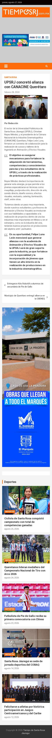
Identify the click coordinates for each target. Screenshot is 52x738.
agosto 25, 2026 (11, 529)
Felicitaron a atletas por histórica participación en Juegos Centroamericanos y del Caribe (24, 710)
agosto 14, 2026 (11, 668)
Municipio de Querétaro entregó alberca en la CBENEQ (24, 297)
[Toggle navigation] (6, 66)
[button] (26, 40)
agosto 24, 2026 (11, 578)
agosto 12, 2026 (11, 717)
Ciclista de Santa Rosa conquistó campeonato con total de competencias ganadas (24, 522)
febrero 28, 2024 (11, 92)
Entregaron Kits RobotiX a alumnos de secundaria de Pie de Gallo (25, 285)
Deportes (9, 512)
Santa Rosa (10, 77)
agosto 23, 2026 (11, 623)
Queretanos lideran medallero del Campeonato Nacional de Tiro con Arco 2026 (24, 570)
